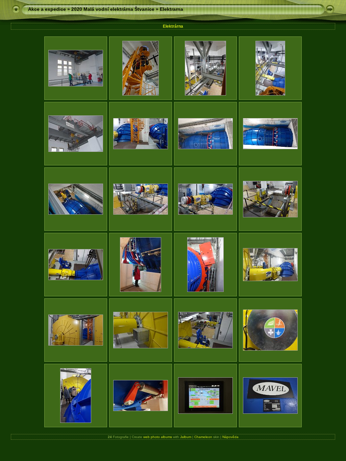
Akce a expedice (47, 9)
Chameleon (203, 437)
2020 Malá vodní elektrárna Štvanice (112, 9)
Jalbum (185, 437)
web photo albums (157, 437)
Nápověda (230, 437)
